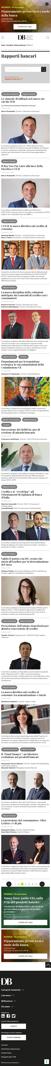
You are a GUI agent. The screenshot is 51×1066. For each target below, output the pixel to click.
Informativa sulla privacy (10, 1049)
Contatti (4, 1045)
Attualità (9, 45)
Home (3, 45)
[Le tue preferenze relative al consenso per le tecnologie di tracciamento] (46, 1061)
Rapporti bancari (20, 45)
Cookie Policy (6, 1053)
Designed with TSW (8, 1057)
